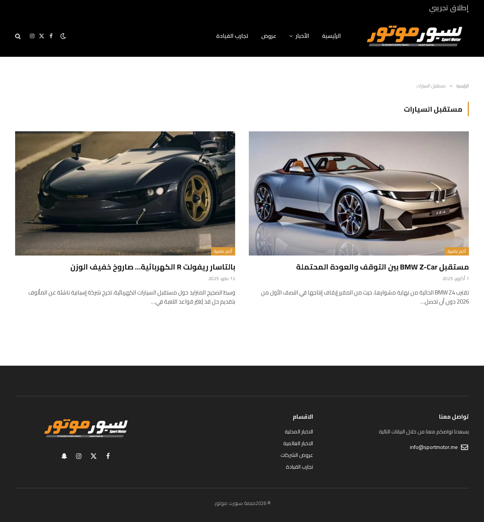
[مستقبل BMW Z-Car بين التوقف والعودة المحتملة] (359, 193)
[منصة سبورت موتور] (415, 36)
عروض (268, 35)
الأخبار (302, 35)
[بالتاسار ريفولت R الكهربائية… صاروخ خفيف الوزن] (125, 193)
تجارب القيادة (232, 35)
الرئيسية (331, 35)
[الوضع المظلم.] (63, 36)
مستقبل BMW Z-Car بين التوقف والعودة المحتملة (382, 267)
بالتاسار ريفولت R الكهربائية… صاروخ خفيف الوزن (152, 267)
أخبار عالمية (457, 251)
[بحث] (18, 36)
